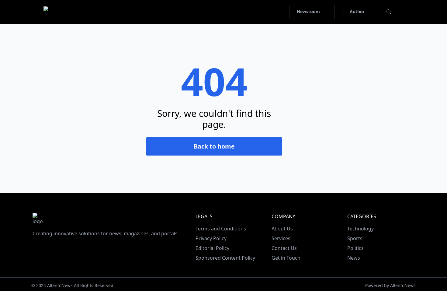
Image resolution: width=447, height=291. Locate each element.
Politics (355, 248)
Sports (354, 238)
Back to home (214, 146)
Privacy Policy (211, 238)
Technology (360, 228)
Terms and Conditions (221, 228)
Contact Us (284, 248)
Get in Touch (286, 257)
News (353, 257)
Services (281, 238)
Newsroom (308, 11)
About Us (282, 228)
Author (357, 11)
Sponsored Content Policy (225, 257)
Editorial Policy (212, 248)
